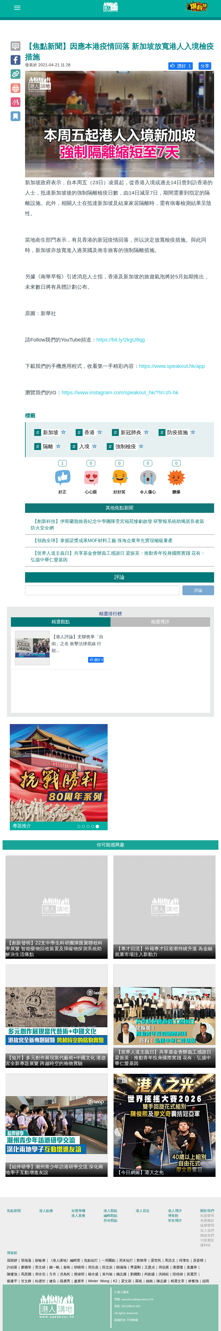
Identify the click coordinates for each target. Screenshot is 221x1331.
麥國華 (26, 1267)
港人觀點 (110, 1211)
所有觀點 (110, 1221)
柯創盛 (149, 1274)
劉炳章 (142, 1260)
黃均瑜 (107, 1274)
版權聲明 (207, 1225)
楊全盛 (93, 1274)
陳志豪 (162, 1281)
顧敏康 (40, 1260)
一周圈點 (108, 1260)
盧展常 (79, 1281)
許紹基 (12, 1267)
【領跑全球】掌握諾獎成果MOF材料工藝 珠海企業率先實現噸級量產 (103, 540)
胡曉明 (79, 1267)
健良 (52, 1281)
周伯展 (164, 1267)
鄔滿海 (121, 1267)
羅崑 (138, 1281)
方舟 (52, 1274)
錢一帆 (54, 1267)
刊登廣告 (207, 1240)
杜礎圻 (40, 1281)
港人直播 (78, 1216)
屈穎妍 (12, 1260)
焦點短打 (91, 1260)
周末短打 (126, 1260)
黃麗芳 (192, 1274)
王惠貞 (149, 1267)
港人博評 (175, 1211)
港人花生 (143, 1211)
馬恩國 (26, 1274)
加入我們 (207, 1231)
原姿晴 (198, 1260)
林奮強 (193, 1281)
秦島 (66, 1267)
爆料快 (205, 1245)
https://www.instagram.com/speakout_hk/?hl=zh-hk (120, 392)
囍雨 (205, 1281)
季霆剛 (135, 1267)
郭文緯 (40, 1267)
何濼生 (184, 1260)
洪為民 (65, 1274)
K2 (115, 1281)
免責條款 (207, 1221)
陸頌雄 (178, 1274)
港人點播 (46, 1211)
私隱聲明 (207, 1216)
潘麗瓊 (178, 1267)
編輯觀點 (110, 1216)
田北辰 (107, 1267)
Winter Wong (98, 1281)
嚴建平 (12, 1281)
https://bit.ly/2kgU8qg (120, 340)
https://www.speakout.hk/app (172, 366)
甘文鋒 (26, 1281)
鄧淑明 (79, 1274)
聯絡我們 (207, 1235)
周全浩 (40, 1274)
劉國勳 (135, 1274)
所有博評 (175, 1221)
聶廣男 (65, 1281)
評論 (198, 590)
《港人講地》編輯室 (64, 1260)
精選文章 (177, 1281)
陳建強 (12, 1274)
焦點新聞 (14, 1211)
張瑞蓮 (26, 1260)
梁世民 (156, 1260)
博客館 (173, 1216)
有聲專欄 (78, 1211)
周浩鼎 (93, 1267)
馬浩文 (170, 1260)
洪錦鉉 (164, 1274)
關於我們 (207, 1211)
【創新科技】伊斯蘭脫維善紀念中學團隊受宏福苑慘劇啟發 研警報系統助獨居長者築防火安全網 (117, 525)
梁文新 (126, 1281)
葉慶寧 (192, 1267)
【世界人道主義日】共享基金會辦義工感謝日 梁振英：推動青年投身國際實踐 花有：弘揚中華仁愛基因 (118, 556)
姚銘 (149, 1281)
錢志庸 (121, 1274)
